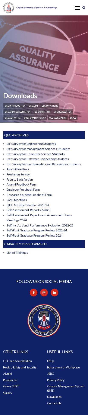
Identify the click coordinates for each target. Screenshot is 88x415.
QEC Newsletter (62, 112)
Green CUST (11, 386)
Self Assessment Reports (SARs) (28, 210)
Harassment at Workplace (63, 367)
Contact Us (54, 403)
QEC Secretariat (58, 118)
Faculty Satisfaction (20, 179)
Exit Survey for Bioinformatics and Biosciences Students (44, 164)
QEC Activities (13, 118)
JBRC (50, 373)
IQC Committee (42, 112)
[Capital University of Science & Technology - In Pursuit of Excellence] (30, 7)
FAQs (50, 361)
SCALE (73, 118)
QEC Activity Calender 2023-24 (28, 205)
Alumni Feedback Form (22, 184)
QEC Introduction (15, 106)
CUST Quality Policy (35, 118)
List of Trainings (17, 252)
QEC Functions (50, 106)
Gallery (7, 392)
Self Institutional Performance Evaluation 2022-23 (40, 225)
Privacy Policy (56, 380)
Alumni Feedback (18, 169)
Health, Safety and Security (20, 367)
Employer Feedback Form (23, 189)
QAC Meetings (17, 200)
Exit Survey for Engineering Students (31, 143)
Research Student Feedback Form (29, 194)
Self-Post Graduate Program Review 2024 (35, 235)
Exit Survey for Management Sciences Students (38, 149)
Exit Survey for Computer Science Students (36, 154)
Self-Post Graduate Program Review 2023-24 (37, 230)
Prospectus (10, 380)
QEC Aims (33, 106)
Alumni (7, 373)
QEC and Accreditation (17, 112)
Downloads (54, 396)
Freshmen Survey (18, 174)
